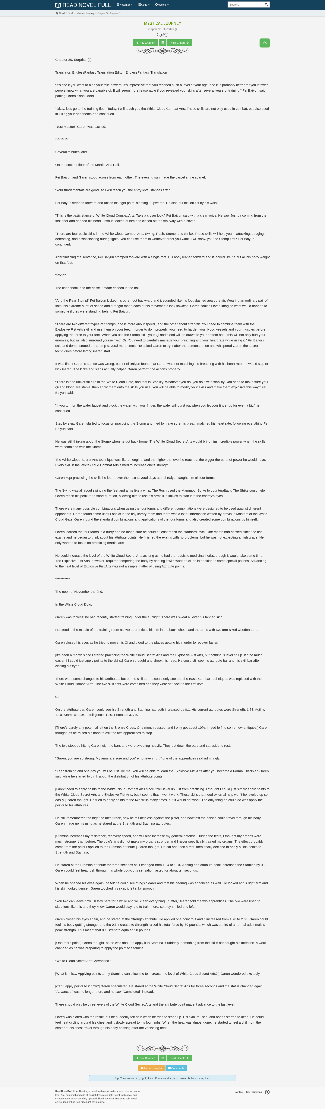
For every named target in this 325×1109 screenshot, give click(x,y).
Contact (239, 1092)
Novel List (125, 4)
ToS (248, 1092)
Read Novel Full (86, 5)
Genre (144, 4)
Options (162, 4)
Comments (177, 1068)
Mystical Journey (162, 23)
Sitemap (257, 1092)
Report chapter (153, 1068)
